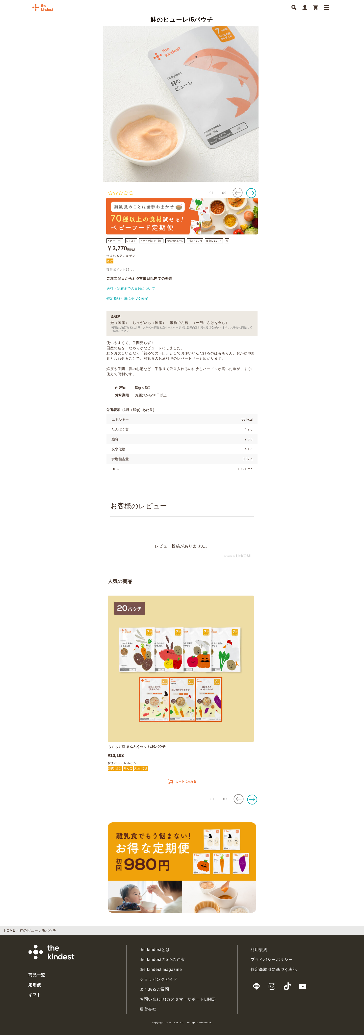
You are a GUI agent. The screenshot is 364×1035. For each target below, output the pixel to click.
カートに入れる (186, 781)
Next (264, 103)
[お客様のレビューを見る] (157, 193)
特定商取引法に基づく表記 (127, 298)
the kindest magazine (161, 969)
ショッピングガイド (159, 979)
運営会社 (148, 1009)
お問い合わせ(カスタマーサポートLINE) (178, 999)
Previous (99, 103)
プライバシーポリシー (272, 959)
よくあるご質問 (154, 989)
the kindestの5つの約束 (162, 959)
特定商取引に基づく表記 (274, 969)
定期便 (34, 985)
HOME (9, 930)
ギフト (34, 995)
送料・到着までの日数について (130, 288)
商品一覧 (36, 975)
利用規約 (259, 950)
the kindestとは (155, 950)
